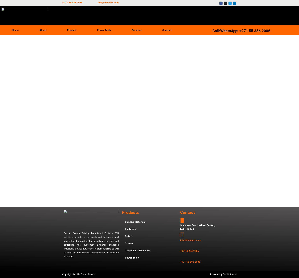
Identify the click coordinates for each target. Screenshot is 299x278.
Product (71, 30)
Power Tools (104, 30)
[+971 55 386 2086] (182, 257)
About (43, 30)
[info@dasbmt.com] (182, 235)
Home (15, 30)
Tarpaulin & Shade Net (138, 250)
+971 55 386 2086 (72, 2)
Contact (167, 30)
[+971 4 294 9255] (182, 246)
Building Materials (135, 222)
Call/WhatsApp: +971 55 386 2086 (241, 31)
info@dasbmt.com (108, 2)
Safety (129, 236)
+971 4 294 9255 (189, 251)
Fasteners (131, 229)
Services (137, 30)
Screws (129, 243)
